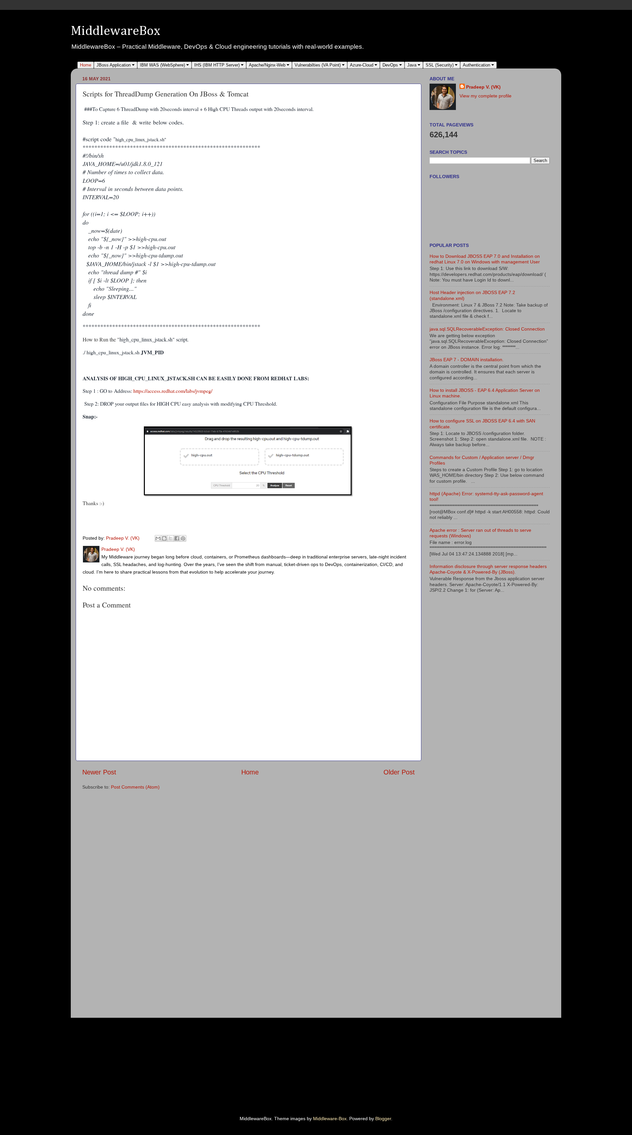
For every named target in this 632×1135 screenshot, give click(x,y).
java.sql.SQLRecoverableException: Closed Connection (487, 329)
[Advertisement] (457, 705)
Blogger (383, 1118)
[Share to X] (170, 538)
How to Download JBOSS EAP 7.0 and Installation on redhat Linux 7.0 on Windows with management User (485, 259)
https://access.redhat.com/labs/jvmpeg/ (172, 390)
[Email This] (158, 538)
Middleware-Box (330, 1118)
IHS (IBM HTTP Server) (217, 65)
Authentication (477, 65)
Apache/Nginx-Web (268, 65)
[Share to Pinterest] (183, 538)
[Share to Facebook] (176, 538)
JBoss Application (114, 65)
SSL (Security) (440, 65)
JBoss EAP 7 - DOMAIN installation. (467, 359)
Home (85, 65)
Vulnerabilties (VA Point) (318, 65)
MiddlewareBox (115, 31)
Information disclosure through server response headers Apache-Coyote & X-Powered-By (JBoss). (488, 569)
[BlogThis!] (164, 538)
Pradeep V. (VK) (483, 87)
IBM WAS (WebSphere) (163, 65)
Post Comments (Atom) (135, 787)
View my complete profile (486, 95)
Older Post (399, 772)
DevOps (390, 65)
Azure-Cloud (362, 65)
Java (412, 65)
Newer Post (99, 772)
